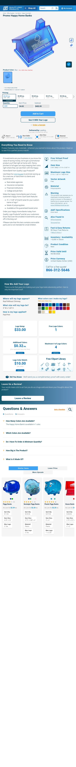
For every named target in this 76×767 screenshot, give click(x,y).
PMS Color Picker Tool (47, 301)
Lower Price (52, 468)
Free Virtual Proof (59, 159)
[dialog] (69, 64)
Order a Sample (39, 125)
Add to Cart (38, 114)
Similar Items (23, 468)
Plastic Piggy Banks (51, 504)
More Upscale (38, 472)
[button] (7, 77)
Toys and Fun (55, 222)
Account (68, 8)
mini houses (18, 174)
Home (4, 13)
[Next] (72, 97)
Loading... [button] (43, 130)
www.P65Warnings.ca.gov (60, 205)
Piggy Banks (7, 504)
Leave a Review (23, 398)
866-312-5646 (58, 270)
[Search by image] (52, 8)
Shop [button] (31, 8)
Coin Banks (18, 13)
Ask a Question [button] (59, 409)
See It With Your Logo (38, 120)
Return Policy (56, 232)
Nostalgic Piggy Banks (32, 504)
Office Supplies (10, 13)
